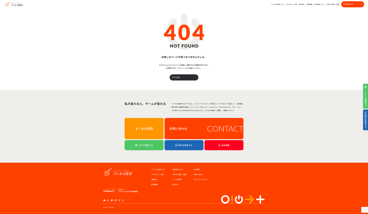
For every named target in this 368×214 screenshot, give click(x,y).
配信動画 (309, 4)
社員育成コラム (319, 4)
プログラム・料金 (291, 4)
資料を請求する (365, 121)
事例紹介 (302, 4)
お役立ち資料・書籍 (332, 4)
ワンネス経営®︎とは (277, 4)
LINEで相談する (365, 97)
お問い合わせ (348, 4)
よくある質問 (177, 179)
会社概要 (197, 169)
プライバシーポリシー (201, 179)
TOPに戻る (176, 77)
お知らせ (175, 184)
